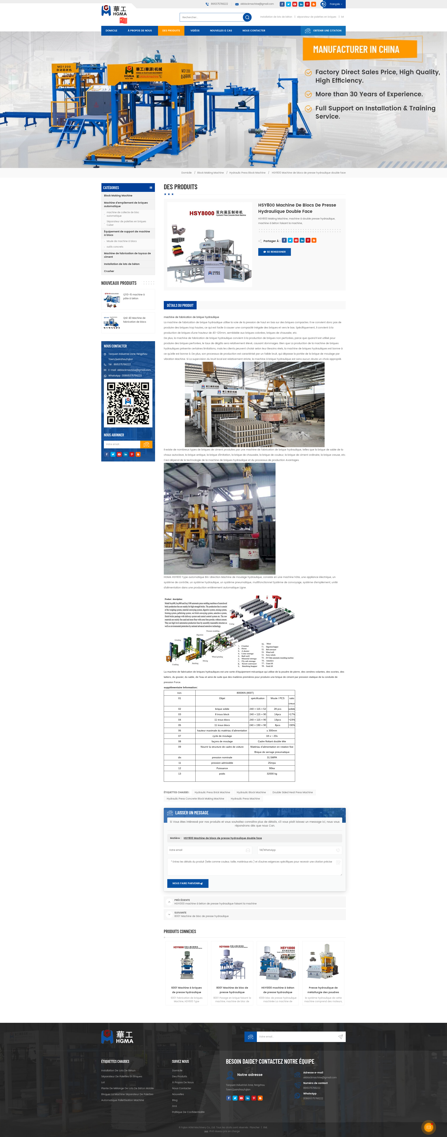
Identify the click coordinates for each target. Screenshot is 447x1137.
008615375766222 (132, 376)
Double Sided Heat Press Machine (293, 792)
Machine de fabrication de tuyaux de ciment (127, 255)
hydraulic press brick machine (212, 792)
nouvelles (178, 1094)
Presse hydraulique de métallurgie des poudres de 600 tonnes (232, 990)
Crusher (109, 271)
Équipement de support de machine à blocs (127, 233)
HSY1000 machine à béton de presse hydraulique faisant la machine (186, 990)
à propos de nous (140, 31)
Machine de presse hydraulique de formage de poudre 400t (278, 990)
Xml (174, 1106)
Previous (158, 973)
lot (342, 17)
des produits (179, 1076)
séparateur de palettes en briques (316, 17)
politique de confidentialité (188, 1112)
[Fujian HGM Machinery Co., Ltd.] (114, 14)
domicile (177, 1071)
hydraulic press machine (245, 799)
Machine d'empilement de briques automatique (126, 204)
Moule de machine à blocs (122, 241)
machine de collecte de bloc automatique (123, 214)
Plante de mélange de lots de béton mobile (127, 1088)
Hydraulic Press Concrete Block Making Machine (195, 799)
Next (350, 973)
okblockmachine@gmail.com (257, 4)
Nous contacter (254, 31)
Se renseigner (276, 252)
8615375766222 (219, 4)
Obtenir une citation (327, 31)
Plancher (255, 1127)
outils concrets (115, 247)
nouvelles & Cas (221, 31)
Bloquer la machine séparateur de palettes (127, 1094)
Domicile (111, 31)
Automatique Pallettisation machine (122, 1100)
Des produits (171, 31)
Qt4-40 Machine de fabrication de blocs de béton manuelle (134, 320)
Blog (174, 1100)
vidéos (195, 31)
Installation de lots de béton (276, 17)
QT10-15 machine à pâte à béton (134, 296)
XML (265, 1127)
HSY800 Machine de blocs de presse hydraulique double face (223, 838)
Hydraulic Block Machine (251, 792)
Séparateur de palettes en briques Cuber (126, 223)
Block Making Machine (210, 173)
